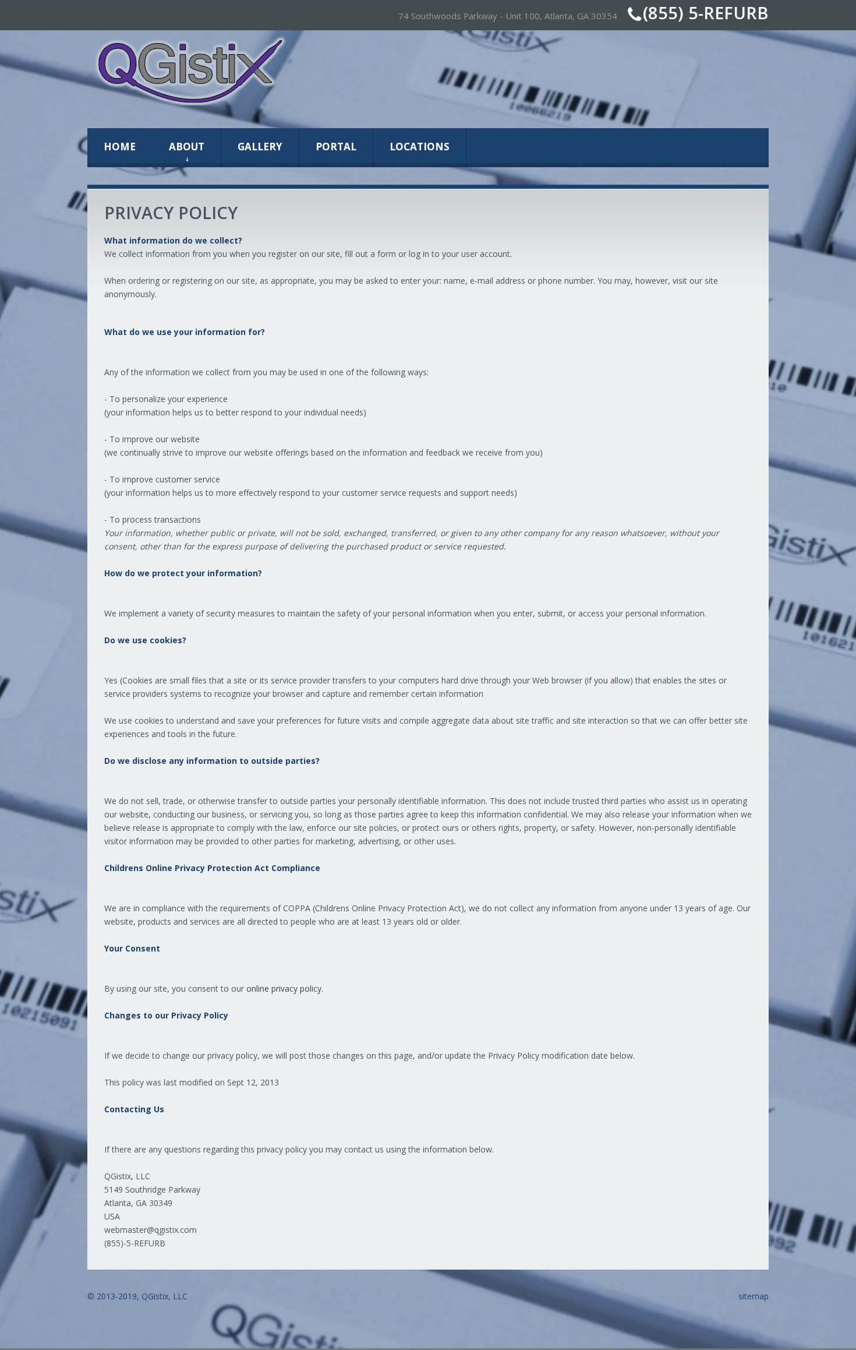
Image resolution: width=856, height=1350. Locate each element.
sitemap (753, 1296)
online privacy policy (283, 988)
